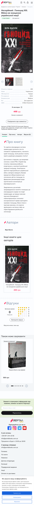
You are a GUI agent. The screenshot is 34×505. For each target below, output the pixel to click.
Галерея (4, 134)
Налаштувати (17, 497)
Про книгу (12, 134)
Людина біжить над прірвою (17, 370)
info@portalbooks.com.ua (9, 438)
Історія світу (18, 128)
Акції (3, 470)
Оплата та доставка (8, 473)
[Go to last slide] (2, 81)
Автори (19, 134)
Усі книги (4, 454)
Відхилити (17, 501)
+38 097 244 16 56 (7, 436)
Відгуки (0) (27, 134)
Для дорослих (10, 128)
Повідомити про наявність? (17, 121)
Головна (4, 451)
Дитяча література (7, 461)
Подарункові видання (9, 467)
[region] (17, 490)
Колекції (4, 464)
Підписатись (17, 413)
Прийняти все (17, 493)
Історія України (27, 128)
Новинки (4, 458)
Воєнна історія (12, 129)
